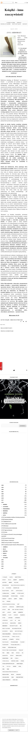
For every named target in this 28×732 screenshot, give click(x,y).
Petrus (17, 639)
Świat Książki (20, 663)
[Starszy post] (26, 370)
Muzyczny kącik (18, 631)
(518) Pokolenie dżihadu (7, 519)
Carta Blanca (19, 590)
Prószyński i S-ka (12, 647)
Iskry (3, 612)
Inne (9, 609)
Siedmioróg (5, 655)
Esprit (15, 598)
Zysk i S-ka (15, 679)
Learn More (11, 730)
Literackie (17, 617)
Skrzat (11, 655)
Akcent (4, 579)
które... (4, 617)
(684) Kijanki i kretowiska (14, 401)
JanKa (3, 324)
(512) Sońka (4, 532)
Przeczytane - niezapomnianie (9, 650)
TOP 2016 (8, 666)
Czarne (13, 593)
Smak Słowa (19, 655)
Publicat (21, 650)
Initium (4, 609)
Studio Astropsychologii (8, 663)
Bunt (12, 590)
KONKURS (16, 615)
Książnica (22, 615)
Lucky (11, 620)
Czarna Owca (5, 593)
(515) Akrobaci (4, 525)
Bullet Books (5, 590)
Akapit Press (18, 577)
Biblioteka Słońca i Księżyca (17, 585)
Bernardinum (5, 585)
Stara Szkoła (5, 661)
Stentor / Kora (14, 661)
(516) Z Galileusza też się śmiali (8, 523)
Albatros (21, 579)
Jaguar (9, 612)
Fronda (8, 601)
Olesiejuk (4, 639)
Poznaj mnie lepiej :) (15, 644)
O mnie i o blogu (15, 636)
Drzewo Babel (14, 596)
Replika (17, 652)
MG (20, 625)
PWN (3, 652)
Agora (11, 577)
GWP (18, 604)
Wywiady (19, 22)
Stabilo (16, 658)
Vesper (14, 666)
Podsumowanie (14, 642)
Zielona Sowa (5, 677)
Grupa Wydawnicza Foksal (8, 604)
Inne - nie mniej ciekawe (17, 609)
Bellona (16, 582)
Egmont (4, 598)
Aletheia (4, 582)
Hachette (4, 606)
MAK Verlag (5, 623)
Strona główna (11, 22)
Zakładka (18, 674)
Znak (12, 677)
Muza (11, 631)
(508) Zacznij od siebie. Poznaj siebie (10, 542)
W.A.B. (20, 666)
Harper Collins (19, 606)
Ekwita (10, 598)
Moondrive (5, 631)
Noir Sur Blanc (5, 636)
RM (22, 652)
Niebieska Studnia (17, 633)
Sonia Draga (5, 658)
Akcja (9, 579)
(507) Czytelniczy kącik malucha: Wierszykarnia (12, 544)
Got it (17, 730)
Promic (4, 647)
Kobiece (4, 615)
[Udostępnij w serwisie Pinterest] (26, 322)
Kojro (9, 615)
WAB (3, 669)
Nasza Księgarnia (6, 633)
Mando (19, 623)
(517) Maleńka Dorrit (6, 521)
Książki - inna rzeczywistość (14, 12)
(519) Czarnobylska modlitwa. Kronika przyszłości (13, 517)
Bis (3, 587)
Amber (10, 582)
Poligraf (22, 642)
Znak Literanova (6, 679)
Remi (13, 652)
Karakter (20, 612)
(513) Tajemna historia (6, 530)
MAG (19, 620)
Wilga (12, 674)
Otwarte (11, 639)
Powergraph (5, 644)
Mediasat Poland (14, 625)
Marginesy (4, 625)
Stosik (22, 661)
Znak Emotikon (19, 677)
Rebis (8, 652)
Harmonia (11, 606)
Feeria (20, 598)
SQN (11, 658)
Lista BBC (10, 617)
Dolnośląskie (5, 596)
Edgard (22, 596)
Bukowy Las (16, 587)
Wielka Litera (5, 674)
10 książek (4, 577)
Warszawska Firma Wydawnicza (10, 671)
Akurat (15, 579)
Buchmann (8, 587)
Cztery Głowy (20, 593)
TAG (3, 666)
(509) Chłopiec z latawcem (7, 540)
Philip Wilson (5, 642)
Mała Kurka (13, 623)
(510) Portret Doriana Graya (7, 538)
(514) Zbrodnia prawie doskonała (9, 528)
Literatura (5, 620)
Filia (3, 601)
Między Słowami (6, 628)
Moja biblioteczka (16, 628)
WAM (8, 669)
